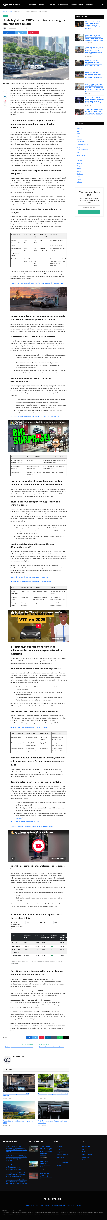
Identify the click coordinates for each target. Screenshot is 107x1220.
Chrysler (79, 139)
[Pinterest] (5, 101)
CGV (83, 1149)
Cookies (84, 1152)
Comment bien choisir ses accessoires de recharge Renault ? (29, 727)
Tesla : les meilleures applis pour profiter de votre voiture (52, 1122)
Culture (79, 147)
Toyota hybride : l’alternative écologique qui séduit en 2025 (46, 1164)
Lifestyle (89, 4)
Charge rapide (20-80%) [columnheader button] (63, 937)
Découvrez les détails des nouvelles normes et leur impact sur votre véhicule (34, 416)
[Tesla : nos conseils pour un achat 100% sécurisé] (19, 1083)
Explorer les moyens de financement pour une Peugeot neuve (29, 577)
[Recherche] (103, 5)
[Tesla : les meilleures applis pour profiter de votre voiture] (53, 1110)
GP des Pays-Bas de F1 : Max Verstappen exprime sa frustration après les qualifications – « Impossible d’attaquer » (93, 25)
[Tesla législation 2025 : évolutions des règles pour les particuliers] (36, 58)
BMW (78, 133)
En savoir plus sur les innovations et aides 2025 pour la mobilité (30, 581)
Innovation (80, 158)
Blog (78, 131)
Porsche (79, 168)
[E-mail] (5, 105)
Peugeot (79, 166)
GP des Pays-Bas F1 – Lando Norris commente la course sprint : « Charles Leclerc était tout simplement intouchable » (94, 38)
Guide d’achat (62, 4)
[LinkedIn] (5, 96)
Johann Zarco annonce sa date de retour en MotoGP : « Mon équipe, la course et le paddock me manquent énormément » (94, 112)
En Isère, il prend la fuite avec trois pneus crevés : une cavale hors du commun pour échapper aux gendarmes (46, 1151)
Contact (84, 1160)
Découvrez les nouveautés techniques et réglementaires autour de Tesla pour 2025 (36, 283)
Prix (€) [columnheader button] (36, 935)
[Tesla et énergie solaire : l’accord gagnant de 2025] (19, 1110)
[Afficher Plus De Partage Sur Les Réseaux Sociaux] (41, 32)
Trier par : (42, 922)
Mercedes (80, 163)
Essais (78, 152)
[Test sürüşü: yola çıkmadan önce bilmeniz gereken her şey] (33, 1176)
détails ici (19, 818)
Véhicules (41, 4)
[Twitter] (5, 92)
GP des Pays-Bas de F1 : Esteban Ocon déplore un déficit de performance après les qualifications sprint (93, 63)
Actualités (32, 4)
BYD (78, 136)
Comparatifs (80, 141)
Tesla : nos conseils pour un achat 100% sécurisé (16, 1094)
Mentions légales (87, 1154)
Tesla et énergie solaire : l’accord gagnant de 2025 (18, 1122)
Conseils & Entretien (82, 144)
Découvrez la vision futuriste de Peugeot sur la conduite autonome (31, 826)
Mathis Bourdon (12, 28)
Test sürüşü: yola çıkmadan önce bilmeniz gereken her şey (46, 1176)
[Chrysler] (12, 4)
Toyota (79, 179)
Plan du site (85, 1157)
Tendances (52, 4)
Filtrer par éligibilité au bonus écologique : (17, 926)
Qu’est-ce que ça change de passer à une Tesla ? (53, 1094)
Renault (79, 171)
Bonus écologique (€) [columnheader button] (44, 936)
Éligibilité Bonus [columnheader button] (54, 936)
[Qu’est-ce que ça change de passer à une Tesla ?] (53, 1083)
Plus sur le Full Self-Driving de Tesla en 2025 (24, 821)
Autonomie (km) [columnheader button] (27, 936)
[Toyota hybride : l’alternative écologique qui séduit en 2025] (33, 1164)
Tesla (5, 15)
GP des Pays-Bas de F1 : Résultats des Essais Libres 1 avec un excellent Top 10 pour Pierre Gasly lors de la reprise (93, 75)
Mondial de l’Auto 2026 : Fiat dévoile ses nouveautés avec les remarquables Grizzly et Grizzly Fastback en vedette (94, 100)
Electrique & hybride (77, 4)
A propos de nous (87, 1146)
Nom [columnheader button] (13, 935)
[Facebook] (5, 88)
